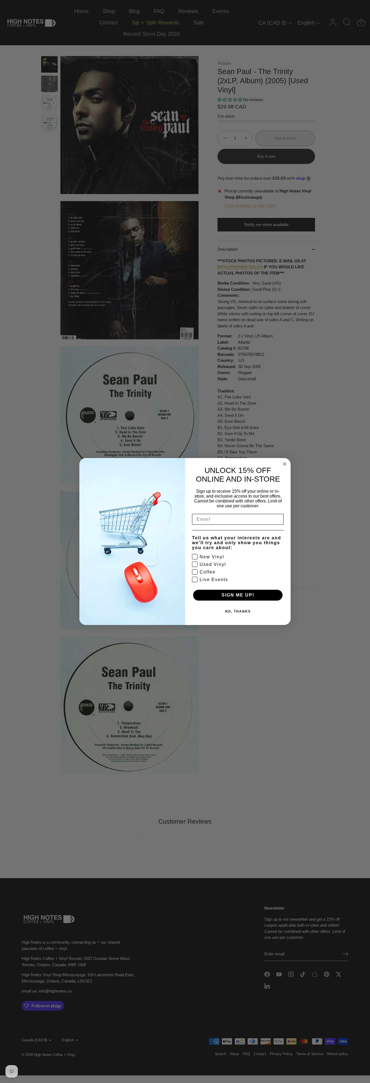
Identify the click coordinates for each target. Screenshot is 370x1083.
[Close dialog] (284, 464)
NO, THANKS (238, 611)
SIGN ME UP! (238, 595)
